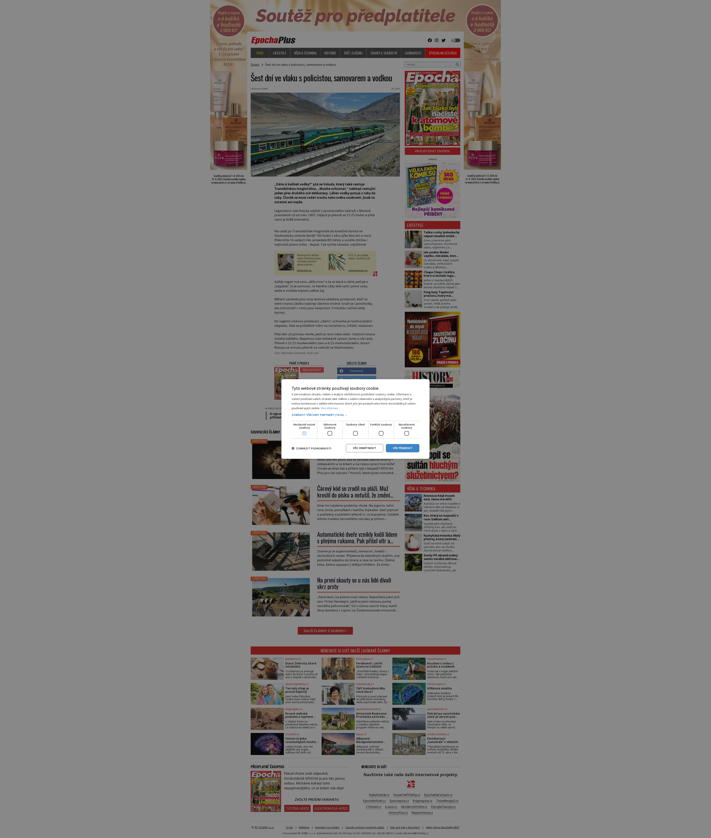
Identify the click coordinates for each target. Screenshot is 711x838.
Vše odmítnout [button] (364, 448)
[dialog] (355, 419)
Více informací (329, 408)
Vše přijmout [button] (402, 448)
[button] (355, 414)
